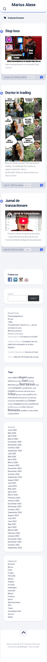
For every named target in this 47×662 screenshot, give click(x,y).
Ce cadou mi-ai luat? (29, 337)
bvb (32, 384)
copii (34, 388)
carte (37, 385)
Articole (11, 564)
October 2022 (13, 545)
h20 (35, 395)
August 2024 (13, 480)
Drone (10, 319)
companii (16, 388)
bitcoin (11, 384)
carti (9, 388)
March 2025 (13, 462)
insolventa (32, 398)
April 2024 (12, 492)
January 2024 (13, 501)
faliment (27, 391)
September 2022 (15, 548)
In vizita (11, 585)
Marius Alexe (23, 4)
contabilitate (26, 388)
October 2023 (13, 509)
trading (10, 414)
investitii (11, 401)
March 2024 (13, 495)
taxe (36, 410)
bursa (24, 384)
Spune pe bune (14, 602)
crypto (11, 391)
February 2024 (14, 498)
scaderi (31, 411)
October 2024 (13, 474)
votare (16, 414)
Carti (10, 570)
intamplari (12, 588)
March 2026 (13, 439)
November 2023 (14, 506)
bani (25, 380)
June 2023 (12, 521)
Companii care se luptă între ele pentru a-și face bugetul (22, 344)
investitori (20, 401)
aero (15, 377)
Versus (11, 614)
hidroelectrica (14, 398)
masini (10, 404)
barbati (31, 381)
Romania (14, 410)
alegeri (22, 377)
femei (33, 391)
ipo (26, 401)
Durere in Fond (31, 352)
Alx (37, 647)
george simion (21, 395)
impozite (24, 398)
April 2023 (12, 527)
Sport (10, 599)
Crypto (11, 573)
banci (20, 381)
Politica (11, 596)
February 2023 (14, 533)
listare (32, 400)
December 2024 (14, 468)
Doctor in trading (18, 92)
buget (17, 385)
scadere (24, 411)
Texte (10, 608)
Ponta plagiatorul (15, 316)
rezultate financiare (26, 407)
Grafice (11, 582)
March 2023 (13, 530)
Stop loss (12, 31)
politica (26, 404)
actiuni (10, 378)
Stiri (9, 605)
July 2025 (12, 454)
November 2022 (14, 542)
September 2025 (15, 451)
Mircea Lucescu (15, 331)
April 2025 (12, 459)
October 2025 (13, 448)
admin (24, 77)
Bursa (30, 77)
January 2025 (13, 465)
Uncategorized (14, 611)
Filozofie (11, 576)
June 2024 (12, 486)
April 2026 (12, 436)
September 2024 (15, 477)
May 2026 (12, 433)
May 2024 (12, 489)
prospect (16, 407)
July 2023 (12, 518)
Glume (10, 579)
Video (27, 250)
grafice (30, 394)
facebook (19, 391)
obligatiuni (18, 404)
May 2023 (12, 524)
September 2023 (15, 512)
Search (11, 294)
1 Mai (10, 322)
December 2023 (14, 504)
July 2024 (12, 483)
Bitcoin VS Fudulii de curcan (26, 357)
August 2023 (13, 515)
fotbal (11, 394)
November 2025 (14, 445)
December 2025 (14, 442)
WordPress (22, 647)
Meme (10, 593)
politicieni (34, 404)
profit (10, 407)
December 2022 (14, 539)
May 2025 (12, 457)
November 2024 (14, 471)
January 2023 (13, 536)
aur (16, 381)
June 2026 (12, 430)
